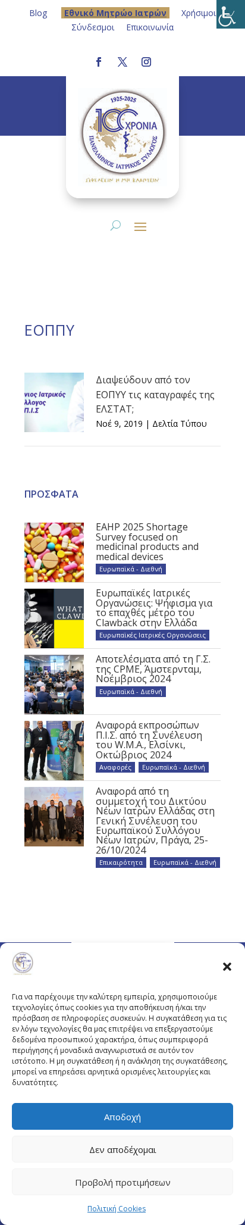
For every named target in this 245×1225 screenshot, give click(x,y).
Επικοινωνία (150, 27)
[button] (227, 966)
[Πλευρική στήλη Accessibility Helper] (230, 14)
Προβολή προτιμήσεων (123, 1182)
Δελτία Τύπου (179, 423)
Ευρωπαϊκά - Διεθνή (130, 568)
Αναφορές (115, 766)
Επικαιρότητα (121, 862)
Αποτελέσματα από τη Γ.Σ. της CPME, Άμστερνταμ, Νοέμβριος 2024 (153, 668)
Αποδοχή (122, 1117)
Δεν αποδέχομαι (122, 1149)
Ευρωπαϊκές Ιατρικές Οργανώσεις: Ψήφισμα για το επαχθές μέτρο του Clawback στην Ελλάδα (154, 607)
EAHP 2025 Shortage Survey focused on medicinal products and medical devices (147, 541)
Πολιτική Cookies (116, 1209)
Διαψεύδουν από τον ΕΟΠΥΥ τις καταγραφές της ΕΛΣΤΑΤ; (155, 394)
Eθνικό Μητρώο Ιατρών (115, 12)
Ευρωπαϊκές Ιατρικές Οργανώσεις (152, 634)
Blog (38, 12)
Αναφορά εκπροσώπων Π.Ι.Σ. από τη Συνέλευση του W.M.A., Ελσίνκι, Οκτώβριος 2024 (149, 739)
